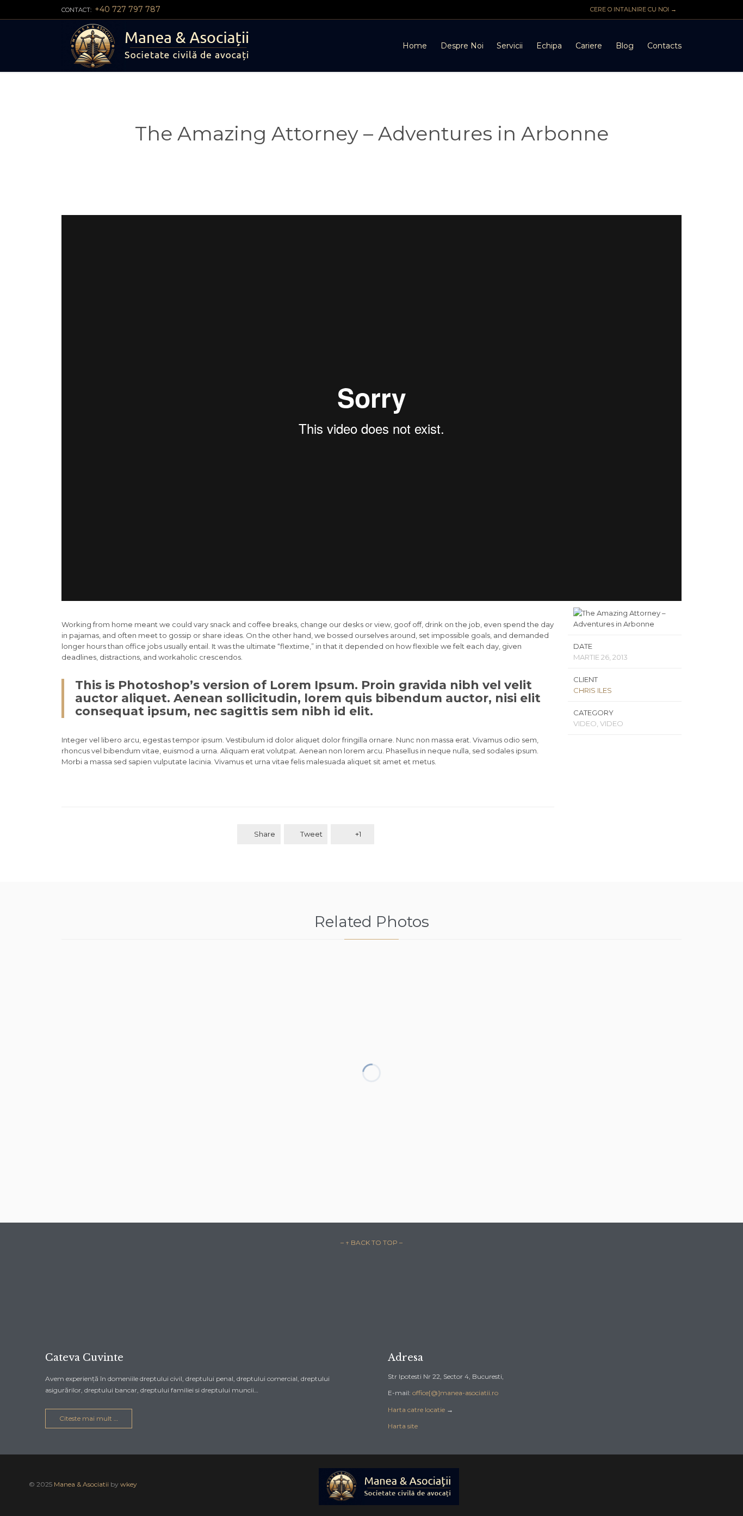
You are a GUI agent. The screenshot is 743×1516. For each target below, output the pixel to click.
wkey (128, 1484)
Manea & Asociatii (81, 1484)
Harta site (403, 1426)
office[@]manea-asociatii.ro (455, 1393)
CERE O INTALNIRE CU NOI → (632, 9)
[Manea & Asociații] (160, 46)
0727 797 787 (95, 1310)
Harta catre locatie (416, 1409)
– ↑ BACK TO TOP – (371, 1242)
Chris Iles (592, 690)
